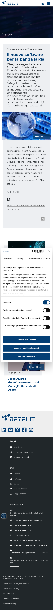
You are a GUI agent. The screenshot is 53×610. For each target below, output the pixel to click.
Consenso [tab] (7, 258)
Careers (17, 484)
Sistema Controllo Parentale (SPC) (28, 540)
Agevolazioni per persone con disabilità (30, 545)
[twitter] (17, 430)
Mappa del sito (20, 494)
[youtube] (10, 430)
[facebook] (24, 430)
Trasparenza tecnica (22, 530)
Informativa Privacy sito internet (16, 584)
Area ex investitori (21, 457)
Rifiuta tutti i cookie (26, 356)
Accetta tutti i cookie (26, 340)
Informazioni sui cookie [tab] (39, 258)
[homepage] (10, 2)
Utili (12, 468)
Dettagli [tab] (20, 258)
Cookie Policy (8, 594)
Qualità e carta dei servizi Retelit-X (28, 520)
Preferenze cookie (11, 599)
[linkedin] (4, 430)
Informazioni (16, 504)
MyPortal (17, 479)
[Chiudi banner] (49, 251)
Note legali (18, 447)
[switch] (46, 310)
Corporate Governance (23, 452)
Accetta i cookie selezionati (26, 348)
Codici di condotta (21, 535)
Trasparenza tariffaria (22, 525)
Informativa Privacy (11, 589)
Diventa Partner (20, 489)
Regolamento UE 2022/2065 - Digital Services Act (28, 561)
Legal (13, 441)
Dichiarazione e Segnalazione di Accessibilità (29, 553)
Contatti (17, 474)
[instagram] (31, 430)
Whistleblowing (9, 604)
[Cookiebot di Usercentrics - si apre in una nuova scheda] (32, 251)
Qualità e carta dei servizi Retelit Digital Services (26, 514)
